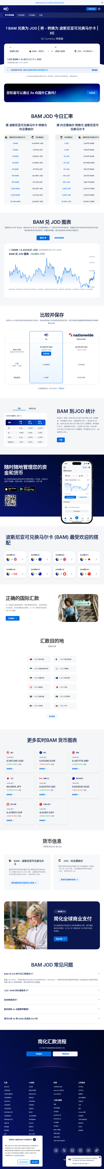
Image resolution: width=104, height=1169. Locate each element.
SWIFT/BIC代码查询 (59, 1140)
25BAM (15, 163)
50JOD (66, 169)
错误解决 (80, 1130)
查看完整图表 (59, 238)
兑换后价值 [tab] (32, 408)
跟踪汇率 (43, 238)
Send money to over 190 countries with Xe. (50, 2)
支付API (31, 1123)
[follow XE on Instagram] (80, 1150)
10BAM (15, 156)
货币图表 (21, 15)
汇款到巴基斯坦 (8, 1094)
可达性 (80, 1127)
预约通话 (95, 70)
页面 (38, 982)
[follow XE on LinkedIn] (72, 1150)
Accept (35, 1162)
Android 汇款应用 (59, 1090)
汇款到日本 (7, 1101)
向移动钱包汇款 (8, 1119)
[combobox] (39, 51)
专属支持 (80, 1101)
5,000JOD (66, 195)
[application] (52, 273)
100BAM (15, 176)
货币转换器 (9, 15)
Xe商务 (31, 1087)
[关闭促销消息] (100, 1157)
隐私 (79, 1108)
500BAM (15, 182)
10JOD (66, 156)
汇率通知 (32, 15)
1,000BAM (15, 189)
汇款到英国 (7, 1105)
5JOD (66, 150)
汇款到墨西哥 (7, 1097)
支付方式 (31, 1130)
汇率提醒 (56, 1122)
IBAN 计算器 (57, 1130)
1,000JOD (66, 189)
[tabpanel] (25, 430)
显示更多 (52, 716)
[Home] (5, 9)
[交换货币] (52, 51)
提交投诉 (80, 1123)
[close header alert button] (102, 2)
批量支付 (31, 1127)
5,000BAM (15, 195)
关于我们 (80, 1087)
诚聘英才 (80, 1094)
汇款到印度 (7, 1090)
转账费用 (6, 1130)
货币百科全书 (57, 1119)
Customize (23, 1162)
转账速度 (6, 1127)
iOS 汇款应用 (57, 1094)
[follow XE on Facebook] (56, 1150)
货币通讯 (56, 1126)
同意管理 (80, 1116)
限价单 (30, 1112)
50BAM (15, 169)
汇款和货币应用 (58, 1087)
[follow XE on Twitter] (64, 1150)
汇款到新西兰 (7, 1116)
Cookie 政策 (82, 1112)
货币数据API (32, 1119)
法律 (79, 1105)
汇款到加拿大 (7, 1108)
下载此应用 (91, 9)
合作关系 (80, 1090)
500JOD (66, 182)
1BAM (15, 143)
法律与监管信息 (82, 1119)
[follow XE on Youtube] (88, 1150)
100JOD (66, 176)
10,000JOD (66, 201)
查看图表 (9, 769)
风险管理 (31, 1105)
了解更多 (61, 388)
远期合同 (31, 1108)
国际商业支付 (32, 1094)
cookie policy (19, 1155)
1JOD (66, 143)
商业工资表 (32, 1134)
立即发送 (46, 354)
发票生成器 (57, 1133)
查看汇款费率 (32, 1090)
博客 (55, 1104)
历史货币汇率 (57, 1115)
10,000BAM (15, 201)
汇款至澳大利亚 (8, 1112)
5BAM (15, 150)
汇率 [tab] (19, 408)
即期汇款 (31, 1097)
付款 (40, 15)
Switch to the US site (80, 1163)
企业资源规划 (32, 1116)
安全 (5, 1134)
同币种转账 (32, 1101)
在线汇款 (6, 1087)
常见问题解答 (82, 1097)
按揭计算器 (57, 1137)
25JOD (66, 163)
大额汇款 (6, 1123)
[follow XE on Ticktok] (96, 1150)
